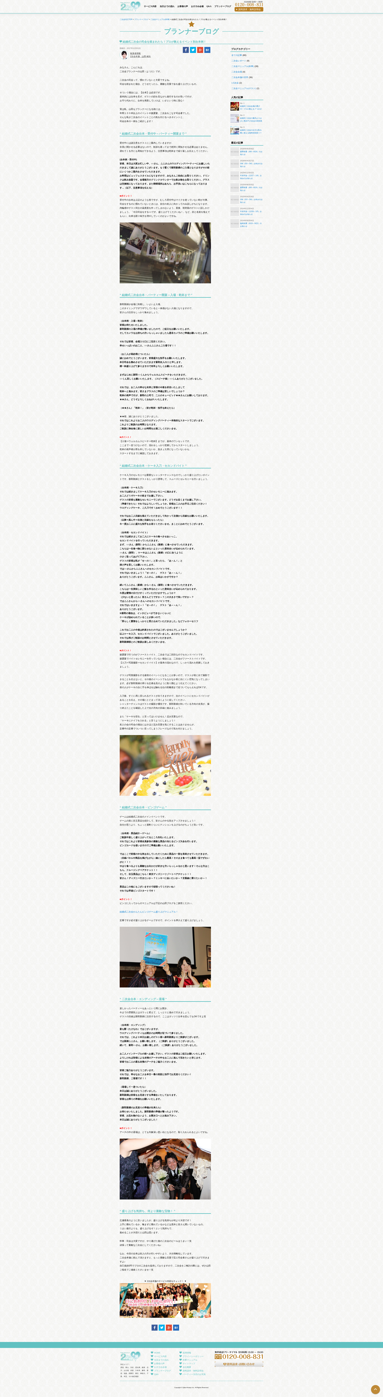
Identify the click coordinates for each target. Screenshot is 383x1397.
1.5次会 (235, 83)
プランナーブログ (222, 6)
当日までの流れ (167, 6)
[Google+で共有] (200, 52)
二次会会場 (236, 72)
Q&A (208, 6)
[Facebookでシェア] (186, 52)
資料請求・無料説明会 (193, 1370)
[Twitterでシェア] (193, 52)
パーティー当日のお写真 (194, 1374)
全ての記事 (236, 55)
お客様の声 (182, 6)
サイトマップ (189, 1363)
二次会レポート (238, 61)
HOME (157, 1353)
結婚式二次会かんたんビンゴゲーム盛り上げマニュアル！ (149, 911)
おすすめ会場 (197, 6)
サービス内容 (150, 6)
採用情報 (187, 1353)
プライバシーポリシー (193, 1356)
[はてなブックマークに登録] (207, 52)
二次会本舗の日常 (239, 77)
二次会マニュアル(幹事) (242, 66)
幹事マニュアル (190, 1360)
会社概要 (187, 1367)
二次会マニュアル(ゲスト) (243, 88)
